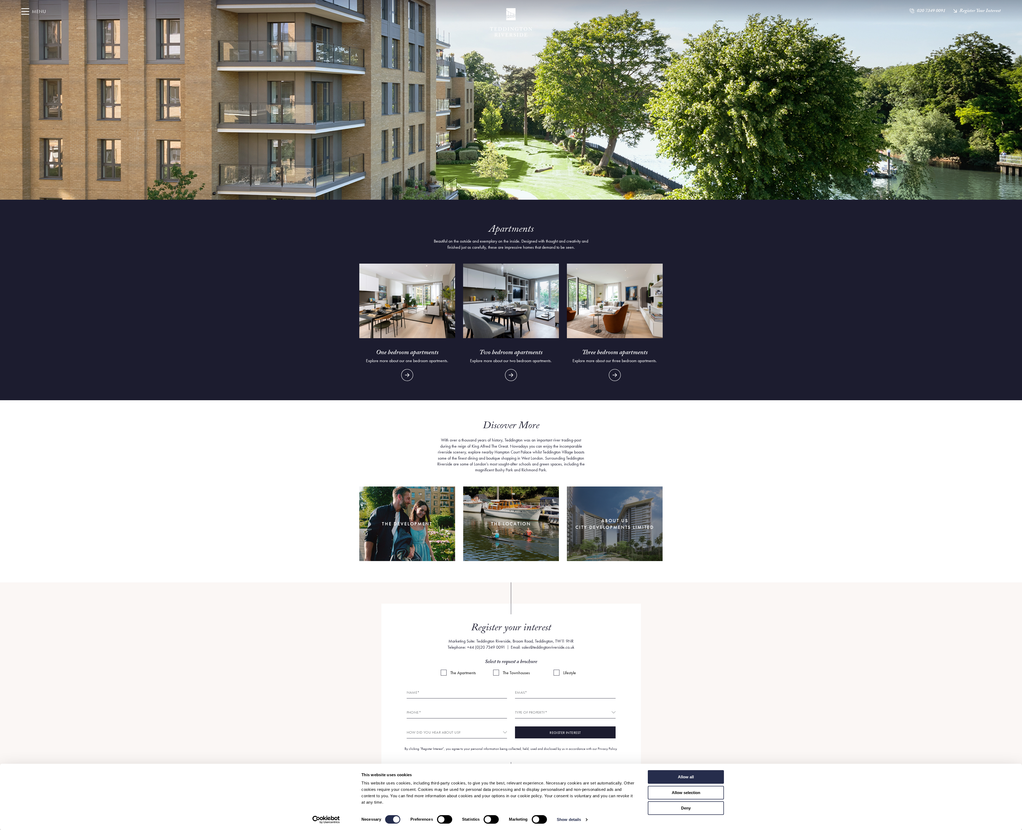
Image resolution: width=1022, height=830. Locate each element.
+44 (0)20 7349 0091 (486, 647)
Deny (686, 808)
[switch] (444, 819)
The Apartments (463, 673)
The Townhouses (516, 673)
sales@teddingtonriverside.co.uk (548, 647)
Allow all (686, 777)
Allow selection (686, 792)
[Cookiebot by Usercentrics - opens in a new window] (326, 820)
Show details (569, 819)
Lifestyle (569, 673)
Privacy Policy (607, 748)
